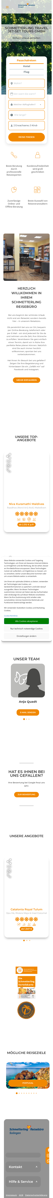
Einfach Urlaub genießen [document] (26, 38)
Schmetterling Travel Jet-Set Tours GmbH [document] (26, 29)
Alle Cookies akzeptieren (26, 621)
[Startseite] (26, 257)
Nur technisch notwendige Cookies (26, 628)
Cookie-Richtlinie (11, 616)
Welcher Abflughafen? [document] (25, 104)
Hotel (26, 66)
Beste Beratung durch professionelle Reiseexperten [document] (14, 170)
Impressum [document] (11, 1195)
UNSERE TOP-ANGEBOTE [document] (26, 438)
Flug (26, 72)
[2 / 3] (26, 719)
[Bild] (28, 680)
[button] (26, 1130)
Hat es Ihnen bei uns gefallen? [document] (26, 774)
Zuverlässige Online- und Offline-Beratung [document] (14, 203)
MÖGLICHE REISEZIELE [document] (26, 1053)
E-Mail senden (28, 712)
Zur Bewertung (26, 794)
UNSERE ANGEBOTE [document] (26, 836)
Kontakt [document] (15, 1167)
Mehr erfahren (26, 380)
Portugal (27, 1083)
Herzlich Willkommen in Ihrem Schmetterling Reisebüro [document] (26, 297)
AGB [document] (21, 1195)
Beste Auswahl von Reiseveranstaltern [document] (38, 202)
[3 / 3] (28, 719)
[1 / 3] (24, 719)
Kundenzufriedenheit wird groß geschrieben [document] (38, 168)
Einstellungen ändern (26, 636)
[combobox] (26, 83)
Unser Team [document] (26, 659)
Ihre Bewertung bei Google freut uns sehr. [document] (26, 784)
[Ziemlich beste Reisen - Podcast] (26, 1010)
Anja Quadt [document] (28, 701)
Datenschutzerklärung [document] (36, 1195)
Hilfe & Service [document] (21, 1181)
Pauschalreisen (26, 60)
